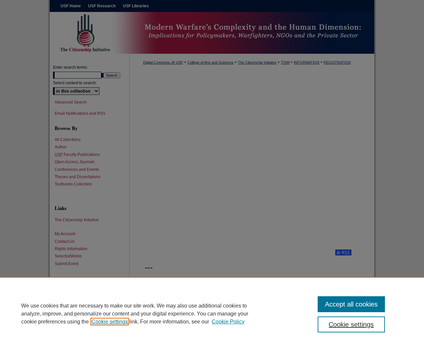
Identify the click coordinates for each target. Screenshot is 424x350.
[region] (212, 313)
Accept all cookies (351, 304)
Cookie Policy (228, 321)
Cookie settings (109, 321)
